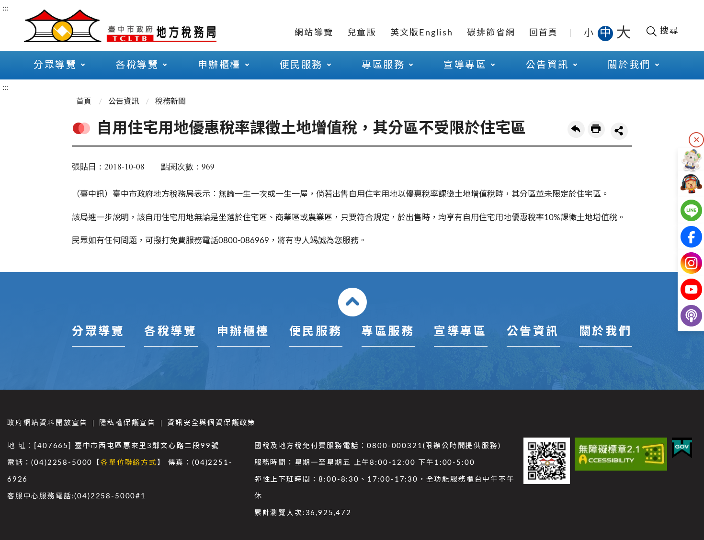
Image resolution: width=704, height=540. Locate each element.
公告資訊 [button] (547, 65)
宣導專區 (460, 332)
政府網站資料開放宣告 (47, 423)
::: (5, 8)
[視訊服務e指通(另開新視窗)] (683, 184)
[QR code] (546, 461)
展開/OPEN (352, 302)
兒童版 (361, 33)
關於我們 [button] (629, 65)
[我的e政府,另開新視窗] (682, 448)
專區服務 (388, 332)
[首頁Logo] (120, 25)
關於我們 (605, 332)
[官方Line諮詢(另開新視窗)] (683, 210)
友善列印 (596, 129)
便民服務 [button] (301, 65)
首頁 (83, 101)
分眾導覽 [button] (55, 65)
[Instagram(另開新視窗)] (683, 263)
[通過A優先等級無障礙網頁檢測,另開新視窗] (621, 454)
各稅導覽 (170, 332)
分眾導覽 (98, 332)
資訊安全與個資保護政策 (211, 423)
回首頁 (543, 33)
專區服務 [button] (383, 65)
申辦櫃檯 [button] (219, 65)
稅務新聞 (170, 101)
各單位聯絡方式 (129, 462)
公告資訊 (123, 101)
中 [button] (606, 33)
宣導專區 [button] (465, 65)
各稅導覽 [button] (137, 65)
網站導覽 (314, 33)
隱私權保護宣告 (127, 423)
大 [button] (623, 33)
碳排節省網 (491, 33)
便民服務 (315, 332)
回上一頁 (576, 129)
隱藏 (696, 139)
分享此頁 (619, 131)
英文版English (422, 33)
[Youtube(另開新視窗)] (683, 289)
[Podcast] (683, 316)
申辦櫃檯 (243, 332)
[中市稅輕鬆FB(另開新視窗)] (683, 237)
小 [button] (589, 33)
